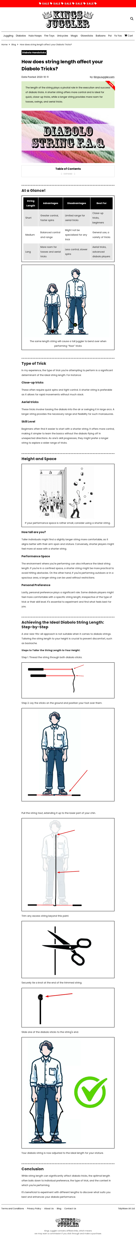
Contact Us (70, 1208)
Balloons (101, 35)
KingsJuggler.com (104, 77)
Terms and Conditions (12, 1208)
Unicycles (62, 35)
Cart (130, 35)
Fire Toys (49, 35)
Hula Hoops (35, 35)
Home (4, 44)
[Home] (67, 19)
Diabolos (21, 35)
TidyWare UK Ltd (126, 1208)
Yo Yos (118, 35)
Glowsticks (87, 35)
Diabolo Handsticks (34, 52)
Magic (74, 35)
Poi (110, 35)
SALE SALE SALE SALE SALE (68, 3)
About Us (49, 1208)
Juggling (8, 35)
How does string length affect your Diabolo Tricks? (46, 44)
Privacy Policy (34, 1208)
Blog (13, 44)
